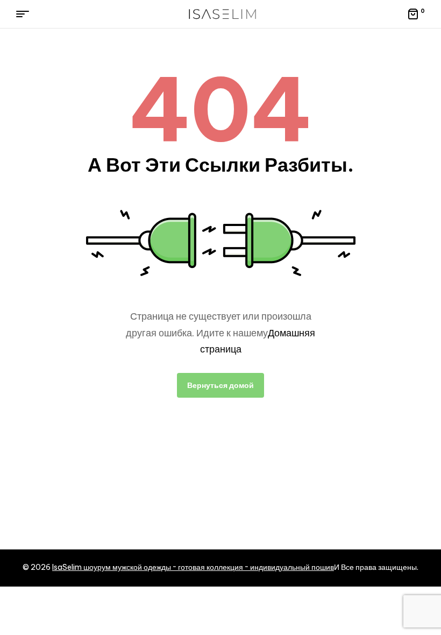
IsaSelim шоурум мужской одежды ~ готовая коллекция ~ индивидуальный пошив (193, 567)
